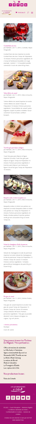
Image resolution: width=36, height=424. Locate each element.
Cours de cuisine (9, 330)
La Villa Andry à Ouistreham (13, 350)
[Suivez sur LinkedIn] (25, 4)
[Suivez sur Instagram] (14, 4)
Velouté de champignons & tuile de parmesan (15, 244)
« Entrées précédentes (10, 325)
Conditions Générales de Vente (18, 410)
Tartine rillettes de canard (10, 93)
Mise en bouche (27, 95)
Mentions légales (27, 407)
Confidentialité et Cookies (14, 412)
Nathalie (8, 48)
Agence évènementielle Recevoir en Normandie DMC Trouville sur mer (15, 353)
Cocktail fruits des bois (10, 46)
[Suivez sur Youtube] (21, 4)
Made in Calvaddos (10, 363)
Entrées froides (26, 298)
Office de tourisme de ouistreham (15, 347)
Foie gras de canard (9, 296)
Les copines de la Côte (11, 368)
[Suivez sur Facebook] (10, 4)
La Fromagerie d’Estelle (11, 365)
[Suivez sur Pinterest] (18, 4)
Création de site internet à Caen (14, 418)
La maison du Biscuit (10, 360)
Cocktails (25, 48)
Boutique (6, 327)
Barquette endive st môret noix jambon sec (15, 198)
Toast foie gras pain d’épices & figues (14, 148)
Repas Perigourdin (9, 97)
